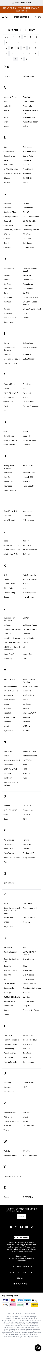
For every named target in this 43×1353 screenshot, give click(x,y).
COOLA (7, 234)
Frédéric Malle (29, 402)
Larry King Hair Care (12, 638)
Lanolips (26, 634)
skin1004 (7, 975)
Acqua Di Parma (10, 97)
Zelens (6, 1197)
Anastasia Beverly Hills (30, 111)
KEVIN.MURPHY (30, 579)
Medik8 (26, 708)
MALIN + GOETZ (11, 691)
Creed (6, 243)
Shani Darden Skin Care (11, 960)
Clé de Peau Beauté (31, 216)
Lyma (25, 658)
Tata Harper (28, 1035)
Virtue (25, 1121)
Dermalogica (28, 284)
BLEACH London (11, 169)
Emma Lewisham (30, 347)
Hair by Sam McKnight (9, 466)
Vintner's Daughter (11, 1121)
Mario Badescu (10, 700)
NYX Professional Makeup (11, 783)
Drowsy (26, 313)
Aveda (6, 126)
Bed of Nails (28, 156)
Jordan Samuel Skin (12, 550)
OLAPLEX (27, 806)
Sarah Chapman (10, 952)
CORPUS (27, 234)
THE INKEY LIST (30, 1040)
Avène (25, 126)
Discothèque (28, 288)
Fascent (26, 388)
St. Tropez (8, 992)
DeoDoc (7, 284)
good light (27, 436)
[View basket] (39, 17)
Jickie (6, 541)
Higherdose (8, 481)
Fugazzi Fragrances (31, 406)
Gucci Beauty (9, 445)
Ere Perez (27, 354)
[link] (35, 17)
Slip (5, 979)
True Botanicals (10, 1062)
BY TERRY (27, 178)
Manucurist (8, 695)
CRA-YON (27, 238)
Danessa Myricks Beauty (30, 269)
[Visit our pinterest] (32, 1227)
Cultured (7, 247)
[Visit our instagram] (21, 1227)
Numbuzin (8, 778)
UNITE (26, 1087)
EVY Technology (11, 363)
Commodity (27, 225)
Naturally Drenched (12, 760)
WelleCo (26, 1151)
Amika (6, 110)
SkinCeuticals (28, 975)
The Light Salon (10, 1044)
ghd (5, 431)
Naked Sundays (29, 751)
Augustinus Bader (30, 122)
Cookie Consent (21, 1256)
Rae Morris (27, 904)
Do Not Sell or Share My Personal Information (21, 1259)
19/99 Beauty (28, 76)
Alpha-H (7, 106)
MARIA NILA (28, 695)
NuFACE (26, 773)
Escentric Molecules (12, 359)
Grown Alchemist (30, 440)
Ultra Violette (28, 1083)
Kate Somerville (29, 575)
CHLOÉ (26, 212)
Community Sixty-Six (12, 230)
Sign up (22, 1216)
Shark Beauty (28, 959)
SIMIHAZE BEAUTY (12, 970)
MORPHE (27, 717)
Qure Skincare (9, 883)
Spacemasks (9, 988)
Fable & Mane (9, 384)
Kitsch (25, 588)
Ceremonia (8, 208)
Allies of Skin (28, 101)
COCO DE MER (29, 221)
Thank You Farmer (11, 1040)
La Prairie (7, 625)
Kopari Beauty (9, 592)
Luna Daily (8, 658)
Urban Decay (9, 1091)
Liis (24, 647)
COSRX (7, 238)
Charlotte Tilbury (10, 212)
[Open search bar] (6, 17)
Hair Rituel (8, 473)
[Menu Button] (2, 17)
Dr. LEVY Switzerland (32, 309)
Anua (6, 117)
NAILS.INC (8, 751)
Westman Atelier (10, 1155)
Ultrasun (7, 1087)
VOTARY (7, 1126)
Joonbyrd (27, 545)
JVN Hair (26, 554)
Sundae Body (9, 1001)
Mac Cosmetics (10, 679)
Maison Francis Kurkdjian (29, 680)
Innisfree (7, 515)
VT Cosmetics (29, 1126)
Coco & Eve (8, 221)
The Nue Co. (28, 1044)
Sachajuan (8, 947)
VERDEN (26, 1112)
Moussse (7, 722)
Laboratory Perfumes (12, 629)
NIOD (25, 769)
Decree (7, 280)
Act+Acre (27, 97)
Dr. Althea (8, 297)
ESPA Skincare (29, 359)
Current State (28, 247)
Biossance (27, 165)
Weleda (7, 1151)
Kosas (6, 597)
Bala (5, 147)
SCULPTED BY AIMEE (29, 953)
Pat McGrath (9, 844)
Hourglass (8, 486)
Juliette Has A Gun (11, 554)
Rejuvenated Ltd (29, 908)
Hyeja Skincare (10, 490)
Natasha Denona (30, 756)
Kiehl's (25, 584)
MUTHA (26, 726)
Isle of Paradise (10, 520)
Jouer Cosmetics (30, 550)
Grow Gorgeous (10, 440)
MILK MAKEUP (29, 713)
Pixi (5, 862)
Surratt (6, 1010)
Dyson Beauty (10, 322)
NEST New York (10, 769)
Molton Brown (9, 717)
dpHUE (26, 293)
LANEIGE (8, 634)
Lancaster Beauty (30, 629)
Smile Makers (28, 979)
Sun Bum (26, 997)
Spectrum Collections (32, 988)
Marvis (25, 700)
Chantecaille (28, 208)
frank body (8, 402)
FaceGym (27, 384)
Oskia (6, 819)
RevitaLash (8, 918)
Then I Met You (10, 1053)
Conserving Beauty (31, 230)
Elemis (6, 343)
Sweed (6, 1014)
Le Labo (26, 642)
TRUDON (27, 1057)
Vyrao (6, 1130)
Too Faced (8, 1057)
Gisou (25, 431)
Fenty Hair (27, 393)
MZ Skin (26, 730)
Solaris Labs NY (29, 984)
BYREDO (26, 182)
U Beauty (7, 1083)
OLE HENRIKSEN (11, 810)
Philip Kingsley (29, 857)
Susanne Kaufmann (31, 1010)
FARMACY (8, 388)
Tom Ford (27, 1053)
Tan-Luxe (8, 1035)
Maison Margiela (10, 686)
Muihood (26, 722)
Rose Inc (26, 922)
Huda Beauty (28, 486)
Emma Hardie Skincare (9, 348)
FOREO (26, 397)
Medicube (27, 704)
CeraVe (26, 203)
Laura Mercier (28, 638)
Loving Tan (27, 654)
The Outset (27, 1049)
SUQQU (26, 1006)
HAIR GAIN (28, 465)
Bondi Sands (28, 169)
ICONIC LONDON (11, 511)
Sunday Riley (28, 1001)
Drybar (25, 318)
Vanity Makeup (10, 1112)
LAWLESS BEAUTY (12, 642)
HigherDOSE (28, 477)
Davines (7, 275)
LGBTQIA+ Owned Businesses (12, 648)
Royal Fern (8, 927)
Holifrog (26, 481)
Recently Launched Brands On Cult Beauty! (12, 910)
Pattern (26, 849)
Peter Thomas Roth (12, 857)
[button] (38, 1348)
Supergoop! (8, 1006)
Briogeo (7, 178)
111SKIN (7, 76)
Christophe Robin (11, 216)
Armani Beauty (29, 117)
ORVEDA (26, 814)
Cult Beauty (28, 243)
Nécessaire (8, 765)
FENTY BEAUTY (11, 393)
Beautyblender (10, 156)
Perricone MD (28, 853)
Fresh (6, 406)
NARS (6, 756)
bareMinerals (9, 151)
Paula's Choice (10, 853)
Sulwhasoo (27, 992)
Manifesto (27, 691)
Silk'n (25, 966)
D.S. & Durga (9, 268)
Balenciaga (27, 147)
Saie (25, 947)
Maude (6, 704)
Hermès (7, 477)
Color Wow (8, 225)
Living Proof (9, 654)
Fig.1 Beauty (9, 397)
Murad (6, 726)
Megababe (8, 713)
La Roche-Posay (30, 625)
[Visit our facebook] (11, 1227)
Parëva (26, 840)
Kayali (6, 579)
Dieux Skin (8, 288)
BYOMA (7, 182)
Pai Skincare (9, 840)
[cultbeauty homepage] (21, 17)
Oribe (6, 814)
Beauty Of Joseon (30, 151)
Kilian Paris (8, 588)
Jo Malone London (11, 545)
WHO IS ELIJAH (30, 1155)
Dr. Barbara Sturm (30, 297)
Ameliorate (27, 106)
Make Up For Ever (30, 686)
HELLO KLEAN (29, 473)
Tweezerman (28, 1062)
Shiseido (7, 966)
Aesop (6, 101)
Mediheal (7, 708)
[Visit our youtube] (26, 1227)
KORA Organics (29, 592)
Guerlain (26, 445)
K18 (5, 575)
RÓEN (6, 922)
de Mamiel (27, 275)
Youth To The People (13, 1176)
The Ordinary (9, 1049)
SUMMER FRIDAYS (12, 997)
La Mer (26, 618)
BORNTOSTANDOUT (13, 173)
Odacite (7, 806)
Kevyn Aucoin (9, 584)
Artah (6, 122)
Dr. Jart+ (7, 309)
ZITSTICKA (28, 1197)
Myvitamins (8, 730)
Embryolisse (28, 343)
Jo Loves (27, 541)
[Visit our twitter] (16, 1227)
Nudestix (7, 773)
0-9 (6, 37)
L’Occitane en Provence (9, 619)
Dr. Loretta (8, 313)
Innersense (27, 511)
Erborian (7, 354)
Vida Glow (8, 1117)
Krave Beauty (28, 597)
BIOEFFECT (9, 165)
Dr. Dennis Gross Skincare (30, 303)
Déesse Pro (28, 280)
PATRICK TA (9, 849)
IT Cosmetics (28, 520)
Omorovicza (28, 810)
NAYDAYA (27, 760)
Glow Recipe (9, 436)
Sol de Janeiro (10, 984)
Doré (6, 293)
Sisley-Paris (28, 970)
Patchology (28, 844)
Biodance (27, 160)
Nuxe (25, 778)
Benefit (7, 160)
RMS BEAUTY (29, 918)
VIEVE (25, 1117)
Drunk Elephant (10, 318)
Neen (25, 765)
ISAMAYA (27, 515)
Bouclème (27, 173)
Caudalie (7, 203)
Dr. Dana (7, 302)
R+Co (6, 904)
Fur (5, 411)
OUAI (25, 819)
